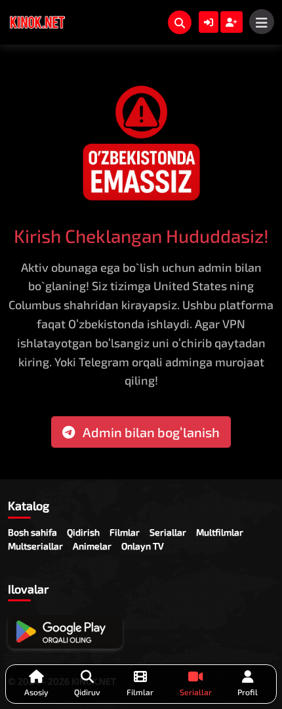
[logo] (37, 22)
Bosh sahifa (32, 532)
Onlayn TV (142, 545)
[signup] (231, 22)
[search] (179, 22)
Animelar (92, 545)
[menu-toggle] (261, 21)
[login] (208, 22)
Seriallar (168, 532)
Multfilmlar (219, 532)
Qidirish (83, 532)
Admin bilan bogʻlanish (150, 432)
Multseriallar (35, 545)
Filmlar (125, 532)
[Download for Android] (65, 631)
